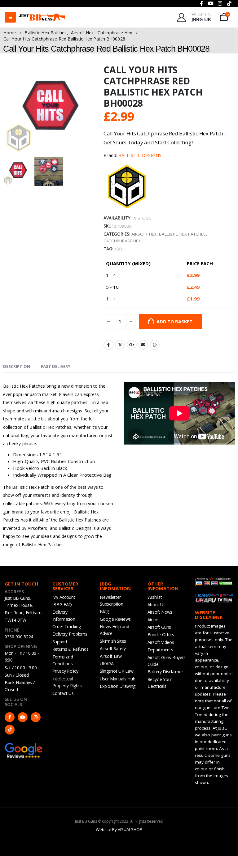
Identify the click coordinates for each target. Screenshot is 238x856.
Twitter (120, 345)
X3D (118, 249)
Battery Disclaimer (165, 672)
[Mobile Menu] (10, 17)
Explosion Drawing (117, 686)
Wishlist (155, 597)
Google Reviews (115, 619)
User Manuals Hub (117, 679)
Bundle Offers (161, 634)
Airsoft (154, 620)
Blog (104, 611)
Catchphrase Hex (122, 241)
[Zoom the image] (24, 745)
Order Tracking (66, 626)
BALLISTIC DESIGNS (139, 155)
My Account (63, 597)
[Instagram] (36, 717)
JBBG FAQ (62, 604)
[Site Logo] (42, 17)
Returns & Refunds (70, 649)
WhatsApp (155, 345)
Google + (132, 345)
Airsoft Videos (161, 642)
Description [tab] (16, 366)
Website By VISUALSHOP (119, 829)
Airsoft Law (111, 656)
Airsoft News (160, 612)
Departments (160, 650)
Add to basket (174, 321)
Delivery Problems (69, 634)
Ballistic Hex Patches (182, 234)
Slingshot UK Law (116, 671)
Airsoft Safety (113, 648)
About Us (156, 604)
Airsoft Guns (159, 627)
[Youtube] (23, 717)
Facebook (108, 345)
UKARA (107, 663)
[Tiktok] (10, 730)
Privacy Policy (65, 671)
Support (60, 642)
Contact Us (63, 693)
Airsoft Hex (143, 234)
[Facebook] (10, 717)
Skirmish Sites (113, 641)
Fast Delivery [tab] (55, 366)
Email (143, 345)
